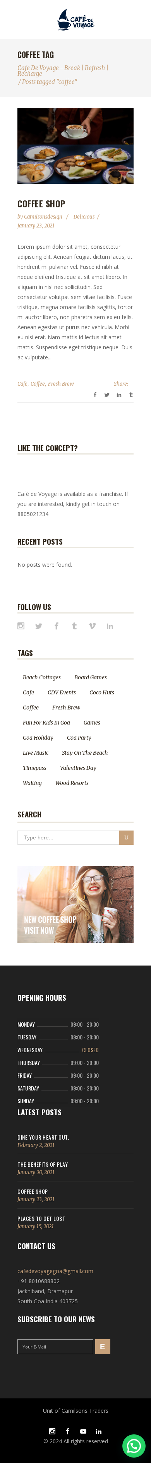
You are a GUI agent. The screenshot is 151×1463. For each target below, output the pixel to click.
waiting (32, 782)
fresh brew (61, 384)
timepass (34, 767)
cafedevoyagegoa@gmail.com (55, 1271)
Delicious (84, 217)
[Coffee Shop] (75, 146)
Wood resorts (72, 782)
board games (90, 677)
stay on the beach (85, 752)
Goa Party (79, 737)
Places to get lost (41, 1218)
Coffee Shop (41, 203)
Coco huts (101, 692)
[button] (134, 1446)
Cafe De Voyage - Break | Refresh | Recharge (62, 71)
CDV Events (62, 692)
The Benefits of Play (42, 1164)
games (92, 722)
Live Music (35, 752)
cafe (22, 384)
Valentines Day (78, 767)
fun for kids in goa (46, 722)
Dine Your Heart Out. (43, 1137)
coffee (38, 384)
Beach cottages (42, 677)
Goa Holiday (38, 737)
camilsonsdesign (43, 217)
